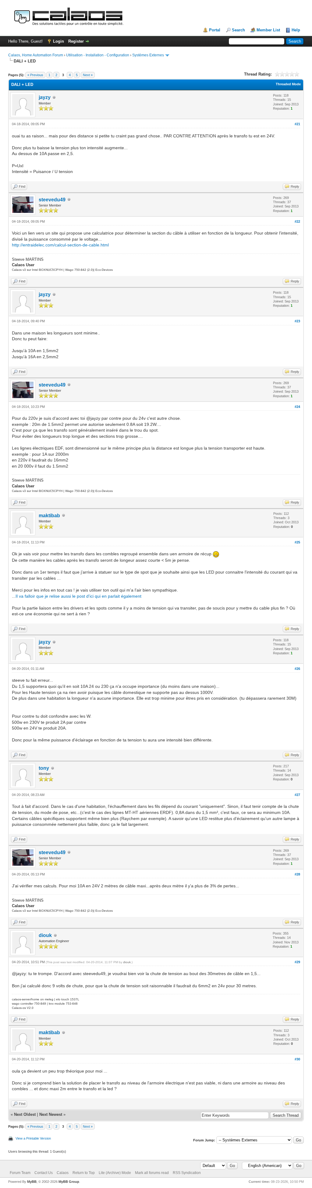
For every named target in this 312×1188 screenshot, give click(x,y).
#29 (297, 962)
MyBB (32, 1181)
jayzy (45, 97)
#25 (297, 542)
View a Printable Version (33, 1138)
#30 (297, 1059)
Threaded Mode (288, 84)
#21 (297, 124)
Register (76, 41)
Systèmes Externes (148, 55)
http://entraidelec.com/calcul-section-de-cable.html (60, 244)
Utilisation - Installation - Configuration (97, 55)
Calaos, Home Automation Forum (35, 55)
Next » (88, 75)
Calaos (63, 1173)
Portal (214, 30)
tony (44, 768)
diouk (45, 935)
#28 (297, 874)
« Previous (35, 75)
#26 (297, 668)
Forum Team (20, 1173)
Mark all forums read (152, 1173)
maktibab (49, 515)
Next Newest (50, 1114)
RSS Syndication (187, 1173)
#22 (297, 221)
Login (58, 41)
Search (238, 30)
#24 (297, 406)
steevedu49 (52, 199)
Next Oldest (25, 1114)
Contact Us (43, 1173)
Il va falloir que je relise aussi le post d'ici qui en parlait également (78, 596)
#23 (297, 321)
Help (296, 30)
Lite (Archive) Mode (115, 1173)
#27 (297, 795)
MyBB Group (68, 1181)
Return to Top (84, 1173)
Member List (268, 30)
